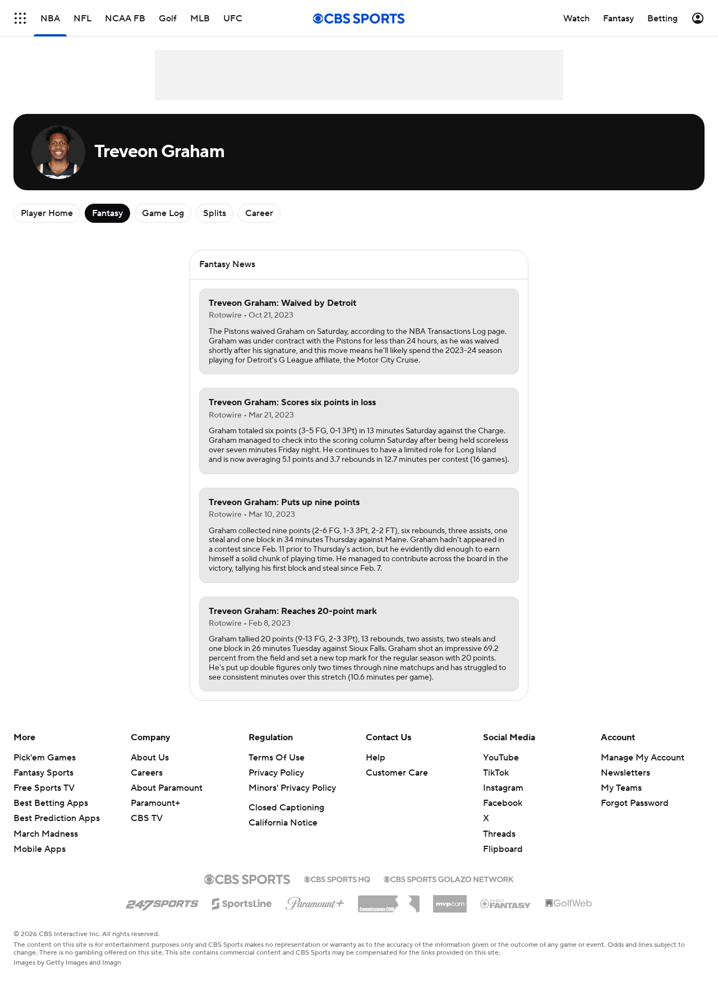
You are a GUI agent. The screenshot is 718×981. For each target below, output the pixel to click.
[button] (20, 18)
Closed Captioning (286, 807)
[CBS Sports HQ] (337, 878)
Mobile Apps (39, 849)
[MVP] (450, 899)
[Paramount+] (315, 901)
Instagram (503, 788)
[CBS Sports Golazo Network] (449, 878)
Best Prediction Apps (56, 818)
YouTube (501, 757)
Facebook (502, 803)
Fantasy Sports (43, 772)
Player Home (47, 213)
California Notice (282, 822)
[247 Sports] (162, 901)
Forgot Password (635, 803)
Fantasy (107, 213)
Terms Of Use (276, 757)
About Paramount (166, 788)
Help (375, 757)
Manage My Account (642, 757)
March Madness (45, 834)
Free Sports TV (44, 788)
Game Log (163, 213)
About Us (150, 757)
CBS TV (147, 818)
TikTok (496, 772)
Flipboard (503, 849)
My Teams (621, 788)
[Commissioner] (389, 899)
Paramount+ (155, 803)
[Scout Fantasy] (506, 903)
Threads (499, 834)
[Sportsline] (242, 901)
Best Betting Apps (50, 803)
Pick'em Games (44, 757)
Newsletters (625, 772)
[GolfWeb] (568, 903)
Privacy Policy (276, 772)
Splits (214, 213)
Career (259, 213)
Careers (147, 772)
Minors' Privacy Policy (292, 788)
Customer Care (397, 772)
